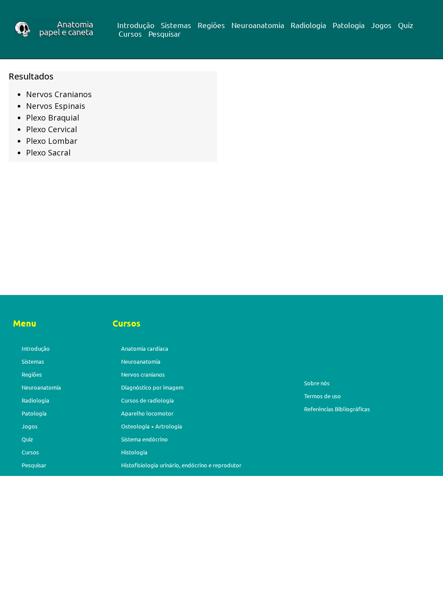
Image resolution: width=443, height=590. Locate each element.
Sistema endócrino (144, 439)
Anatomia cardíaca (144, 348)
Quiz (405, 25)
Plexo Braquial (52, 117)
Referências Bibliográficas (337, 408)
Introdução (135, 25)
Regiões (211, 25)
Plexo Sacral (48, 152)
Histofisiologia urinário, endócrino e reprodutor (181, 465)
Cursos (130, 33)
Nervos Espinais (55, 106)
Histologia (134, 452)
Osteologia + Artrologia (151, 426)
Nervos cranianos (143, 374)
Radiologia (308, 25)
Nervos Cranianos (59, 94)
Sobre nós (317, 383)
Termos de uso (322, 396)
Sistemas (176, 25)
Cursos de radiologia (147, 400)
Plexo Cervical (51, 129)
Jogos (381, 25)
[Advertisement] (221, 231)
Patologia (349, 25)
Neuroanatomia (257, 25)
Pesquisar (164, 33)
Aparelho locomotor (147, 413)
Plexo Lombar (51, 141)
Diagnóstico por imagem (152, 387)
